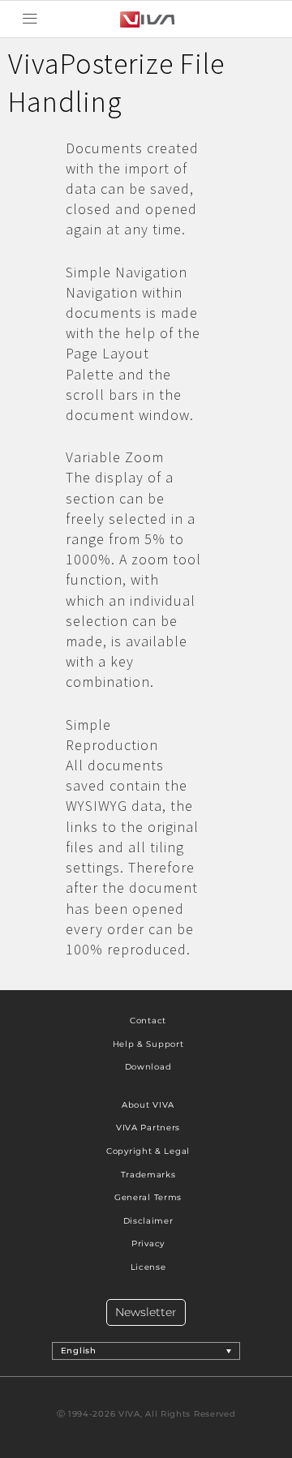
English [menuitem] (79, 1350)
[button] (29, 19)
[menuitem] (146, 1351)
